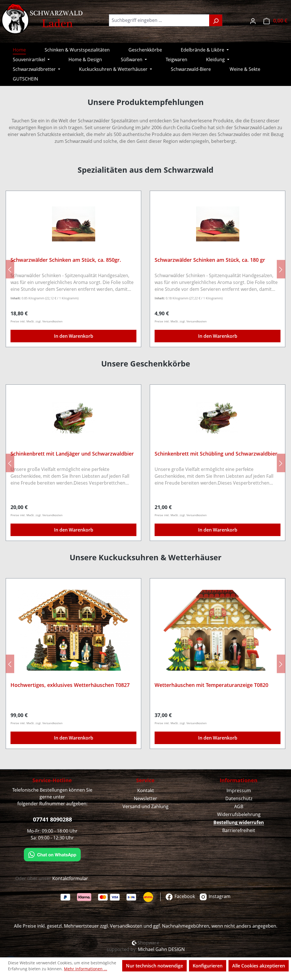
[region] (145, 269)
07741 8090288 (52, 819)
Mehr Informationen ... (85, 968)
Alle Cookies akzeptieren (258, 966)
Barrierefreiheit (238, 830)
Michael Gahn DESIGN (161, 949)
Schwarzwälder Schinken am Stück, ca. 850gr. (66, 260)
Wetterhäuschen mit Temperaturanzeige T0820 (211, 685)
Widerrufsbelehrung (239, 814)
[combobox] (159, 20)
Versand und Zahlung (145, 806)
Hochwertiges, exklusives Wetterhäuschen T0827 (70, 685)
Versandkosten (126, 926)
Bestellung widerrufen (238, 822)
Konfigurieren (208, 966)
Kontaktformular (70, 878)
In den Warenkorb (73, 336)
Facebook (184, 896)
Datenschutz (238, 798)
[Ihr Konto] (253, 20)
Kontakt (145, 790)
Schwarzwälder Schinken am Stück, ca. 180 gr (210, 260)
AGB (238, 806)
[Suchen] (216, 20)
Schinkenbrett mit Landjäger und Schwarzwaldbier (72, 453)
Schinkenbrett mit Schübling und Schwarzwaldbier (216, 453)
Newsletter (145, 798)
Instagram (218, 896)
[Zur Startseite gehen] (42, 19)
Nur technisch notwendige (154, 966)
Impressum (238, 790)
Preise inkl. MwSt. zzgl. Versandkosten (37, 321)
